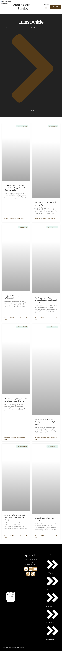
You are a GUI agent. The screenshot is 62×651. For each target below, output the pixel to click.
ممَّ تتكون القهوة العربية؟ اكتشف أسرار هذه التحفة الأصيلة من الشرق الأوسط (46, 422)
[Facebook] (26, 569)
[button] (46, 8)
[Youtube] (35, 569)
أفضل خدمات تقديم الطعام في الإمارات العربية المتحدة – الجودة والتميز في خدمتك (14, 188)
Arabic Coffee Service (22, 6)
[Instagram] (31, 569)
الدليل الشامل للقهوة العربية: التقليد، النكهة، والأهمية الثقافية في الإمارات (46, 300)
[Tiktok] (33, 574)
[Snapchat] (28, 574)
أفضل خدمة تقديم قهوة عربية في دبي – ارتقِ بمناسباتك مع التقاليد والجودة (14, 517)
